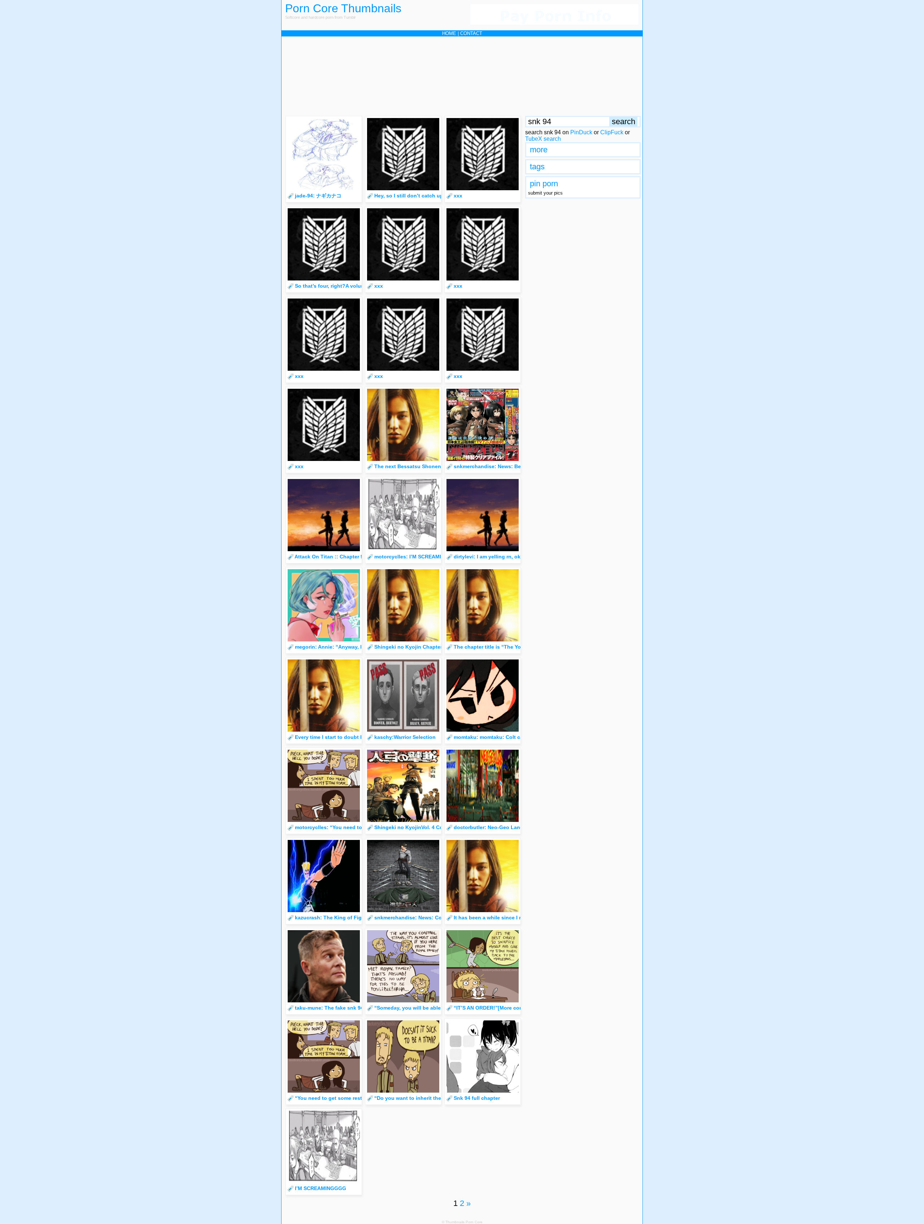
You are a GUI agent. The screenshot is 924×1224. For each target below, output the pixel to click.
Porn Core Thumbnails (343, 8)
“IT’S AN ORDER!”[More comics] (493, 1008)
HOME (449, 33)
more (539, 149)
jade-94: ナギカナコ (318, 196)
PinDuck (581, 132)
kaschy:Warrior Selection (405, 737)
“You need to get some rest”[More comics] (347, 1098)
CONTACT (471, 33)
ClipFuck (611, 132)
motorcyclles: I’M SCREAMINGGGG (417, 556)
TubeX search (543, 139)
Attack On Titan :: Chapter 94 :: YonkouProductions (358, 556)
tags (537, 166)
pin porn (544, 183)
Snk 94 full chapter (477, 1098)
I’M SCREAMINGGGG (320, 1188)
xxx (458, 196)
